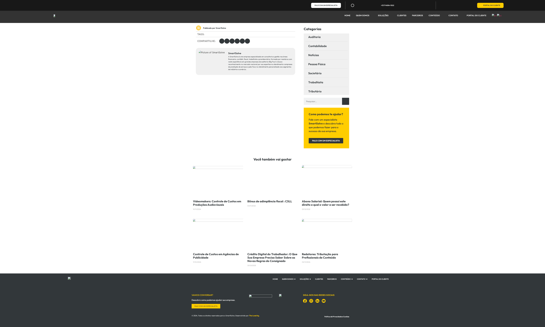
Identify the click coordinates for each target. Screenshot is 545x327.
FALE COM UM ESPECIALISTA (205, 306)
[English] (494, 15)
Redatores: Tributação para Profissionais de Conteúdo (320, 255)
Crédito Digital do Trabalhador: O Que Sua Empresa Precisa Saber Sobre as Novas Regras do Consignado (272, 257)
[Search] (345, 101)
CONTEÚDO (434, 15)
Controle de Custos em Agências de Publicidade (216, 255)
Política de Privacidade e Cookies (336, 317)
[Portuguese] (499, 15)
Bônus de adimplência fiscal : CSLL (269, 201)
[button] (221, 41)
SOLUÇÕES (383, 15)
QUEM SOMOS (362, 15)
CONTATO (453, 15)
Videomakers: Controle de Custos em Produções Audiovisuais (217, 202)
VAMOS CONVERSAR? (202, 295)
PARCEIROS (417, 15)
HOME (347, 15)
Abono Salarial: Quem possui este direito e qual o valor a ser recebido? (325, 202)
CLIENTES (401, 15)
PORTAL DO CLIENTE (476, 15)
